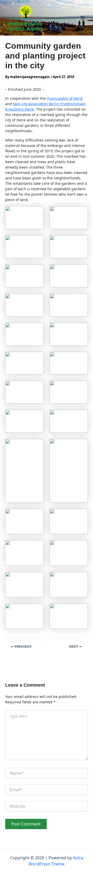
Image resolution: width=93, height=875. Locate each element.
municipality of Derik (65, 98)
